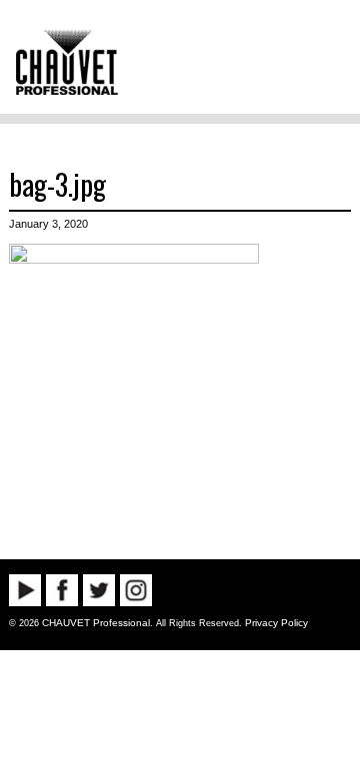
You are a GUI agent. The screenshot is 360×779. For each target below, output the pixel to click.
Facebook (62, 590)
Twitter (99, 590)
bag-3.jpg (57, 184)
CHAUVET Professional (96, 622)
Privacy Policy (276, 622)
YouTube (25, 590)
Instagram (136, 590)
